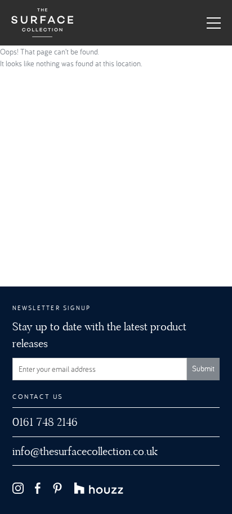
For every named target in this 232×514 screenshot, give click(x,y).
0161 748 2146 (45, 422)
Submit (203, 368)
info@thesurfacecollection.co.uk (85, 451)
